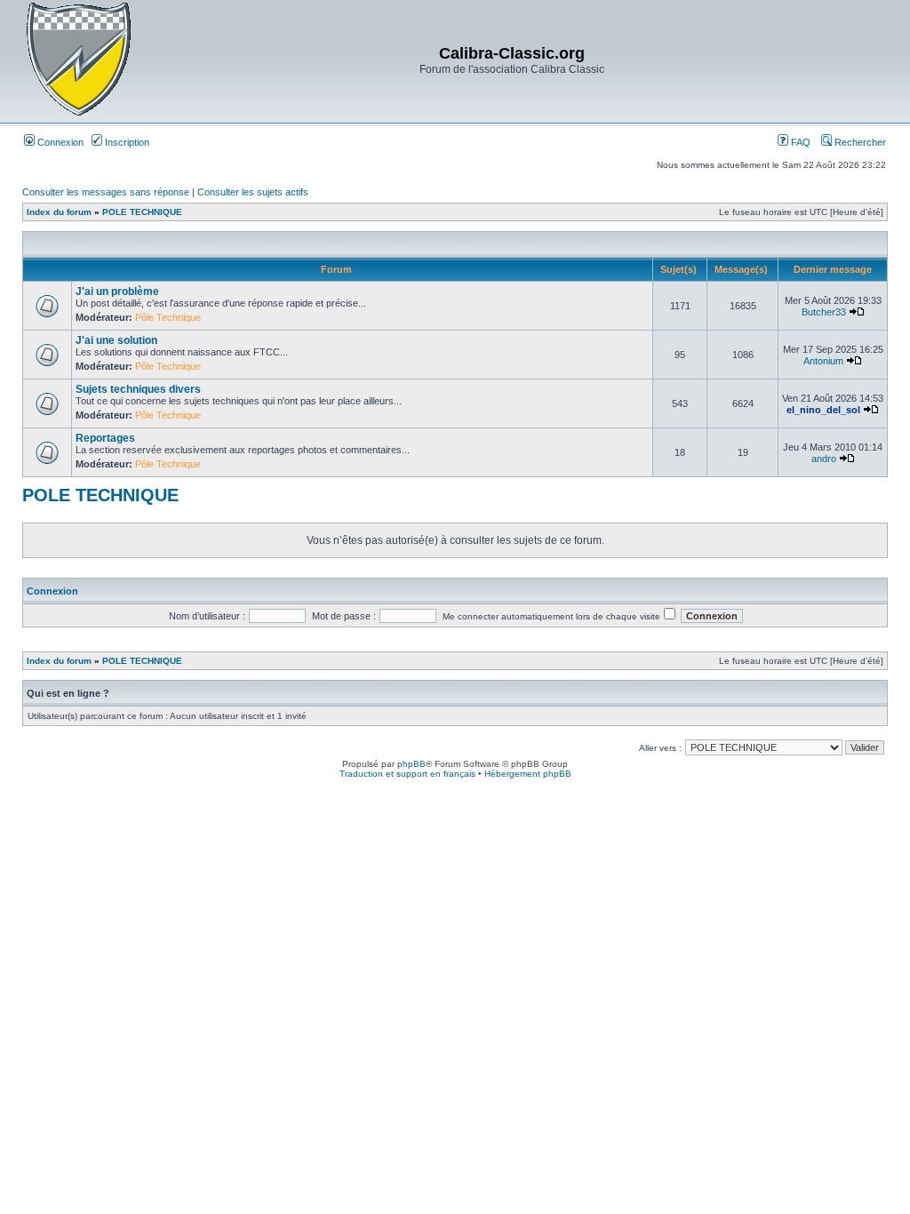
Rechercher (859, 142)
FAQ (799, 142)
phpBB (411, 764)
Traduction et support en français (407, 774)
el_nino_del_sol (823, 409)
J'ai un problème (117, 291)
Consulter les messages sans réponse (105, 192)
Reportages (105, 438)
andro (823, 458)
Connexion (59, 142)
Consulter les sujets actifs (252, 192)
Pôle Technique (168, 317)
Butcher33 (824, 312)
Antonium (823, 360)
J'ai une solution (116, 340)
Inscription (125, 142)
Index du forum (59, 212)
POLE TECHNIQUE (142, 212)
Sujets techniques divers (138, 389)
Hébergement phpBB (527, 774)
